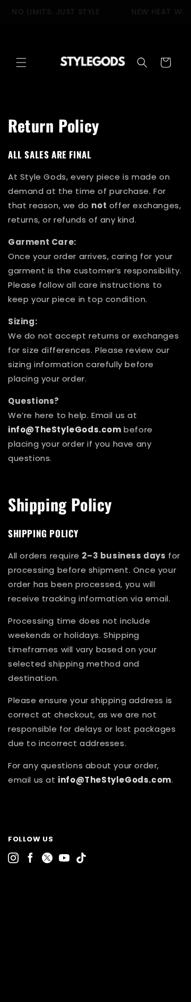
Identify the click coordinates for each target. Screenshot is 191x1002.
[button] (21, 62)
